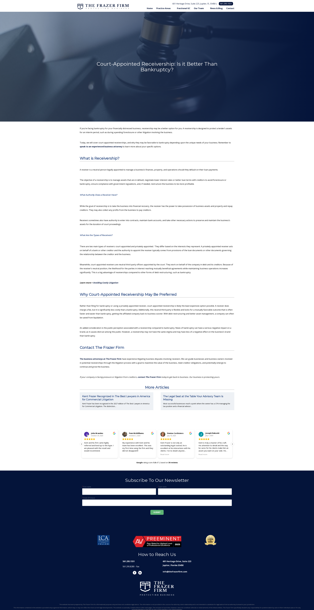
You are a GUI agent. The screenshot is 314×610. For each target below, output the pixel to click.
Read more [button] (126, 454)
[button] (232, 444)
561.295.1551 (226, 3)
